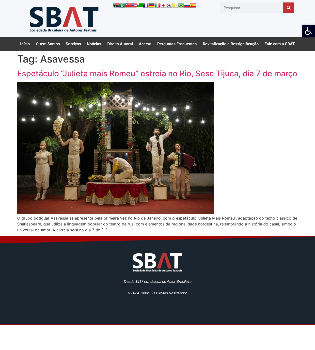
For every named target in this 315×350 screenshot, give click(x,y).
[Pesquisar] (288, 7)
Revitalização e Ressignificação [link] (231, 44)
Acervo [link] (145, 44)
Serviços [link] (73, 44)
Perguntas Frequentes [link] (177, 44)
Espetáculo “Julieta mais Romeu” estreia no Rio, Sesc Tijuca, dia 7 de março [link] (157, 73)
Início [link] (25, 44)
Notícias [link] (94, 44)
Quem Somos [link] (48, 44)
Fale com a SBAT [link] (280, 44)
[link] (308, 31)
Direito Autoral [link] (120, 44)
